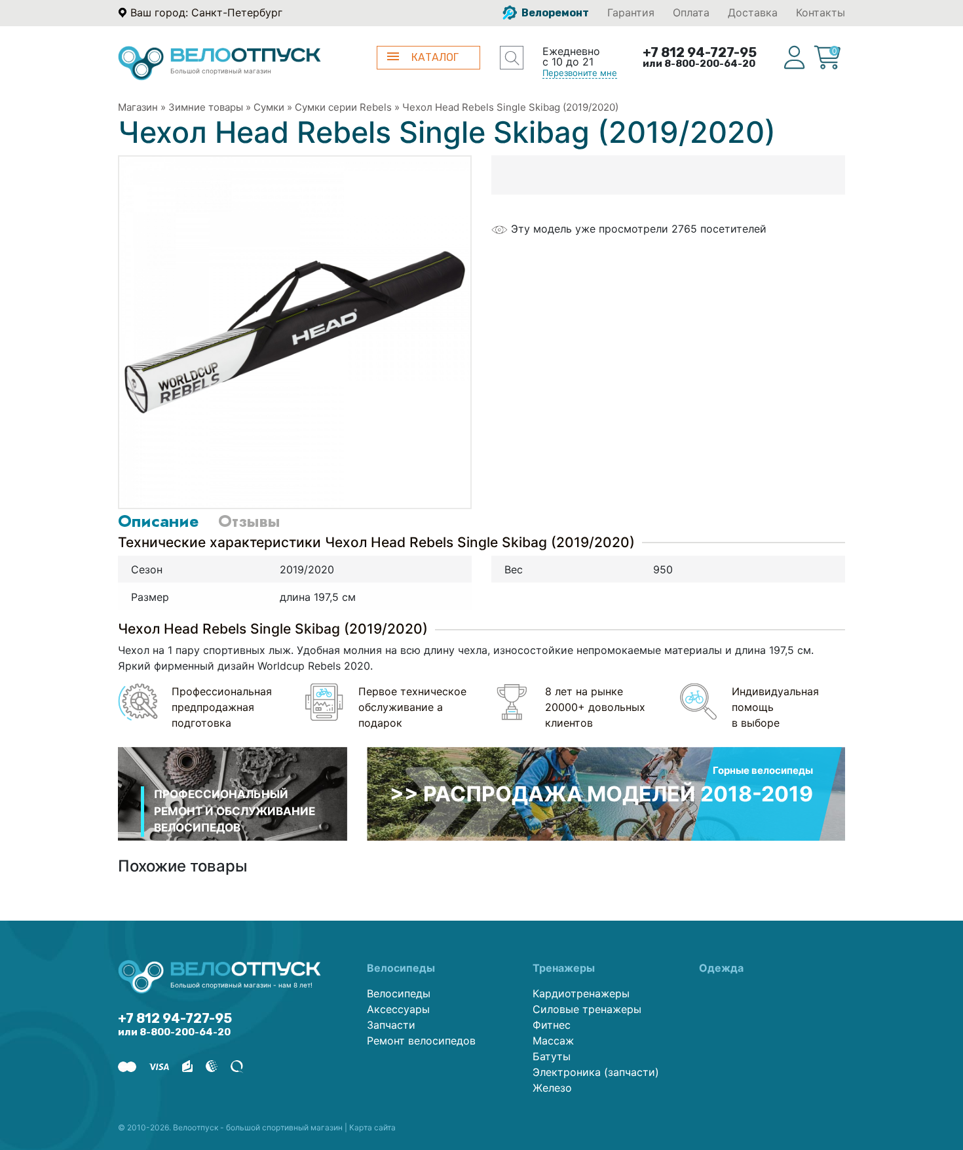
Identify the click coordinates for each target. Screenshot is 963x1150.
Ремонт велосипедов (421, 1040)
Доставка (753, 12)
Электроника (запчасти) (596, 1072)
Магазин (138, 107)
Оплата (691, 12)
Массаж (553, 1040)
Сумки (269, 107)
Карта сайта (372, 1127)
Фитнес (552, 1024)
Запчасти (391, 1024)
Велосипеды (398, 993)
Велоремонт (554, 13)
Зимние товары (205, 107)
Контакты (820, 12)
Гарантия (630, 12)
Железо (552, 1087)
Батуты (552, 1056)
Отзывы (249, 521)
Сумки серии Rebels (343, 107)
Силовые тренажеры (587, 1009)
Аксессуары (398, 1009)
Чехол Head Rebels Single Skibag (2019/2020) (510, 107)
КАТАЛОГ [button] (435, 57)
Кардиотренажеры (581, 993)
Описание (158, 521)
